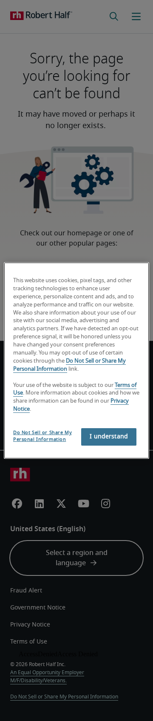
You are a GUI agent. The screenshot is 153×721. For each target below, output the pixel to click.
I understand (109, 437)
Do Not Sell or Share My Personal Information (42, 436)
